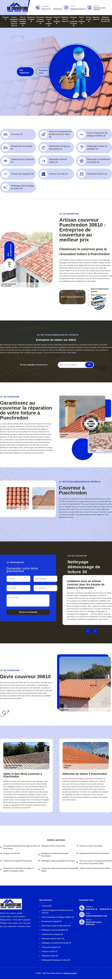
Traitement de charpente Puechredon (17, 861)
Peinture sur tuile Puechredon (90, 846)
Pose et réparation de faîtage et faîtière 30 (22, 21)
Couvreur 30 (46, 906)
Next (95, 631)
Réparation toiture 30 (50, 956)
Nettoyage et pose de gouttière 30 (48, 21)
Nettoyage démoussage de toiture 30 (105, 19)
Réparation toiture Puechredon (53, 846)
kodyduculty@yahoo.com (78, 9)
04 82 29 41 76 (46, 9)
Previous (87, 631)
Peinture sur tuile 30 (88, 19)
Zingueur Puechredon (11, 853)
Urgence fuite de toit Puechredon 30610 (94, 868)
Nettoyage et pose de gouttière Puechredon (58, 861)
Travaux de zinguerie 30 (51, 947)
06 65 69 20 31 (57, 9)
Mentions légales (70, 973)
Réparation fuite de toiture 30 (65, 19)
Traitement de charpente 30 (52, 934)
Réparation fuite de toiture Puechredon (94, 853)
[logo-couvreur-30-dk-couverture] (18, 11)
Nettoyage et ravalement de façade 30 (73, 21)
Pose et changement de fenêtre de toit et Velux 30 (14, 21)
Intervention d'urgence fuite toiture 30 (56, 926)
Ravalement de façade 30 (31, 19)
